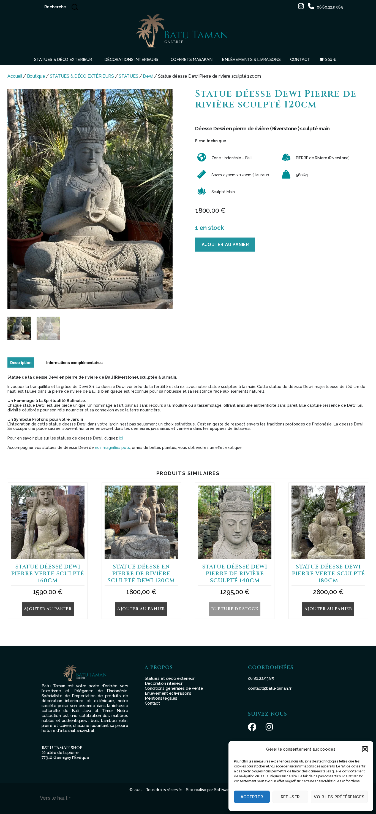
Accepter (252, 796)
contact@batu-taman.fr (269, 688)
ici (121, 438)
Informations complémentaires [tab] (74, 362)
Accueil (14, 76)
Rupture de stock (234, 609)
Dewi (148, 76)
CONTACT (300, 59)
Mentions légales (161, 698)
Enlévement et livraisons (168, 693)
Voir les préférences (339, 796)
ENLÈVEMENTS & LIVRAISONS (251, 59)
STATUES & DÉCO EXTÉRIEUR (63, 59)
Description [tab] (20, 362)
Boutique (36, 76)
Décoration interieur (164, 683)
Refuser (290, 796)
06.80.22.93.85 (330, 7)
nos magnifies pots (112, 447)
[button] (365, 749)
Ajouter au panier (225, 244)
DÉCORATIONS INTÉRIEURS (131, 59)
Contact (152, 703)
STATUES (128, 76)
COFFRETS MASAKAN (191, 59)
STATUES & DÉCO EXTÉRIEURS (82, 76)
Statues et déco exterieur (170, 678)
